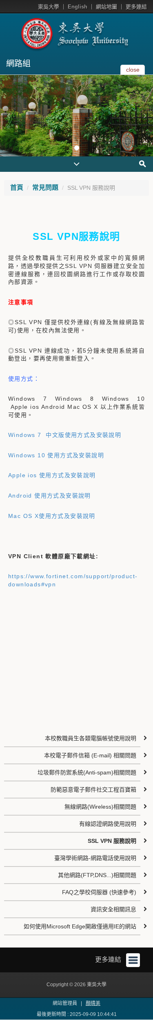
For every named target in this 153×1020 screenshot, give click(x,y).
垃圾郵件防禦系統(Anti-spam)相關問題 (87, 772)
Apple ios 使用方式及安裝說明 (52, 475)
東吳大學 (48, 6)
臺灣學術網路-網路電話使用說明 (95, 858)
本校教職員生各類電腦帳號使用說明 (90, 738)
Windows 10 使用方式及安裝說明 (56, 455)
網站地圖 (106, 6)
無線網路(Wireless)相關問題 (100, 806)
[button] (8, 115)
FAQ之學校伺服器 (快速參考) (99, 892)
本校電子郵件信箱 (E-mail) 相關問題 (90, 755)
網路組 (18, 63)
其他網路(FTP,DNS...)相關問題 (97, 875)
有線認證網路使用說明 (107, 823)
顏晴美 (93, 1003)
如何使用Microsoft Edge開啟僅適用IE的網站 (80, 926)
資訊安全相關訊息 (113, 909)
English (77, 6)
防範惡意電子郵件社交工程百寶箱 (93, 789)
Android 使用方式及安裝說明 (49, 495)
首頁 (16, 187)
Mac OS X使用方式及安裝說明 (51, 516)
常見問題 (45, 187)
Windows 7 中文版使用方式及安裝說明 (64, 435)
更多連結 (136, 6)
